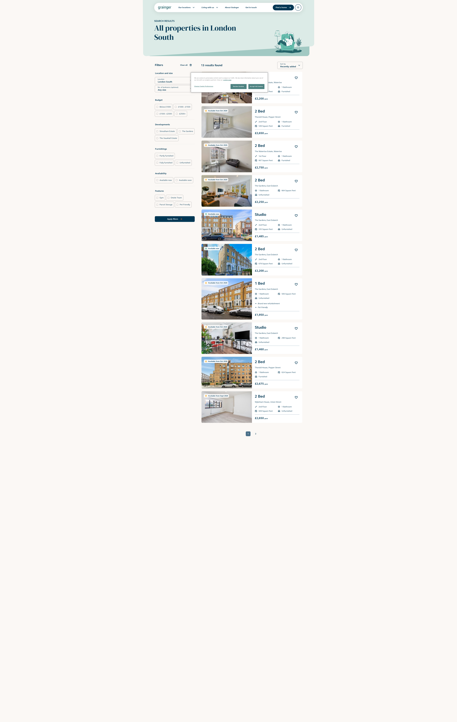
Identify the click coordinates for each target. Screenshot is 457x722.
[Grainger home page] (164, 7)
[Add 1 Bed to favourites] (296, 78)
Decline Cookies (238, 86)
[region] (229, 82)
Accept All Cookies (256, 86)
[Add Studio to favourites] (296, 215)
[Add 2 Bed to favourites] (296, 112)
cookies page (227, 80)
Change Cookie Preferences (203, 86)
